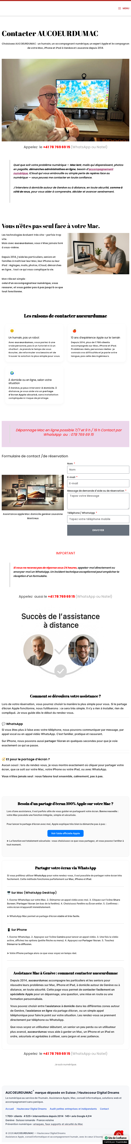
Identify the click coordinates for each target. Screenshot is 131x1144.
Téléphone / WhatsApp (81, 513)
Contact (104, 1108)
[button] (111, 8)
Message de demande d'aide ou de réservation (96, 490)
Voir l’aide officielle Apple (65, 833)
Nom (70, 463)
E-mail (71, 477)
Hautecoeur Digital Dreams (32, 1108)
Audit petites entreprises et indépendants (73, 1108)
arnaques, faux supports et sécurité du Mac (58, 1124)
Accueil (9, 1108)
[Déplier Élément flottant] (118, 1135)
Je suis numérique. (66, 1064)
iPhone (48, 48)
